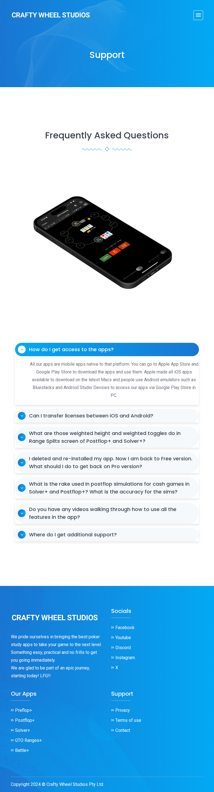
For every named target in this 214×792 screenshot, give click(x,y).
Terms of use (128, 720)
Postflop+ (25, 720)
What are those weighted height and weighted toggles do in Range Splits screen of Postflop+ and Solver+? (105, 437)
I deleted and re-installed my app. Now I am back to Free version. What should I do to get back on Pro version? (110, 462)
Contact (122, 730)
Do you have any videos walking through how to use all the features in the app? (102, 513)
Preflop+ (23, 710)
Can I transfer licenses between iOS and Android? (91, 415)
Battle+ (22, 750)
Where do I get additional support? (73, 534)
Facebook (125, 627)
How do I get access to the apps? (71, 349)
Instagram (125, 657)
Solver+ (22, 730)
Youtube (123, 637)
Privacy (122, 710)
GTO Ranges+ (28, 740)
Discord (123, 647)
